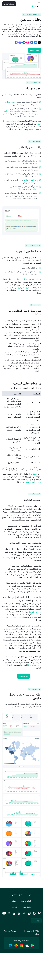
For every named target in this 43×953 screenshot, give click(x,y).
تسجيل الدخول (9, 4)
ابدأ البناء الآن (23, 676)
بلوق (14, 901)
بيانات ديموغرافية (11, 102)
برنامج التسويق (17, 894)
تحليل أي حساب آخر (20, 279)
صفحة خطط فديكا (34, 665)
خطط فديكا (32, 474)
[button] (36, 920)
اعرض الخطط (34, 50)
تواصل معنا (27, 907)
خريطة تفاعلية (28, 163)
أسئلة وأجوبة (26, 901)
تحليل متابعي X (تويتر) (33, 482)
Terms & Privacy (10, 931)
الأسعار (14, 907)
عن (30, 894)
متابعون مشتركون (25, 287)
